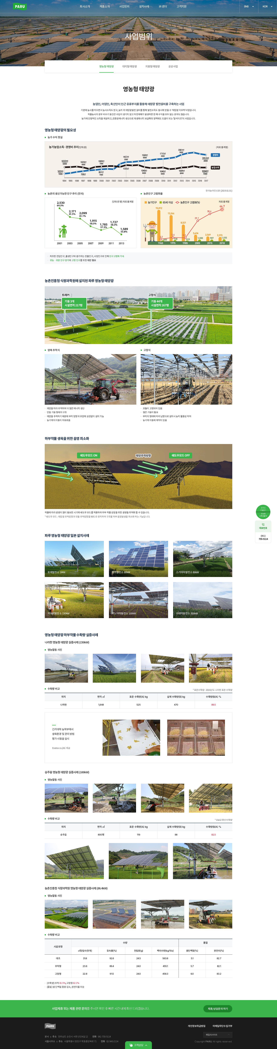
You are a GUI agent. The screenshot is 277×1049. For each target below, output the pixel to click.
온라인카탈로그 (263, 509)
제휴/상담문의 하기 (218, 1008)
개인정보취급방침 (196, 1026)
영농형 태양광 (106, 66)
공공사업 (173, 66)
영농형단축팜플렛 (263, 514)
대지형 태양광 (129, 66)
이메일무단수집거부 (222, 1026)
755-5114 (263, 537)
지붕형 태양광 (152, 66)
